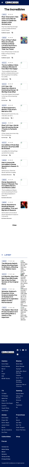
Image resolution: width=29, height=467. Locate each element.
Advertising (5, 449)
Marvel (3, 369)
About (3, 451)
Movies (4, 62)
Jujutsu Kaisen (6, 425)
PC (17, 407)
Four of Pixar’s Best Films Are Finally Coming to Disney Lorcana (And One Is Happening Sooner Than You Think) (9, 44)
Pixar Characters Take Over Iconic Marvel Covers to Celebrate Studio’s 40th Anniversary (10, 20)
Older (14, 225)
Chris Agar (5, 100)
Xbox (17, 402)
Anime (4, 415)
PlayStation (19, 405)
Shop (18, 437)
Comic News (5, 364)
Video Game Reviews (19, 396)
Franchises (20, 415)
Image (3, 373)
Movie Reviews (20, 366)
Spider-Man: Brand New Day (21, 372)
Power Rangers (20, 427)
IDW (3, 376)
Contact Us (5, 446)
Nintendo (18, 400)
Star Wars (18, 422)
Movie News (19, 364)
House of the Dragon (7, 403)
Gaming (4, 37)
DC (2, 371)
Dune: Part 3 (19, 378)
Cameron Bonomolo (7, 174)
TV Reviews (5, 396)
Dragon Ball (5, 420)
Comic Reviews (6, 366)
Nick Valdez (5, 79)
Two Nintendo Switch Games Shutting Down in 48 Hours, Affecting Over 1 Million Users (10, 266)
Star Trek (18, 425)
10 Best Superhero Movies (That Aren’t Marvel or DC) (9, 109)
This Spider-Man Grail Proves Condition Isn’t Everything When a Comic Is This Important (10, 313)
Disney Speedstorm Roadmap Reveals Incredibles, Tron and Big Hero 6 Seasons (9, 207)
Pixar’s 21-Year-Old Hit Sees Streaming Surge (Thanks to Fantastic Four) (10, 128)
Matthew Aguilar (6, 32)
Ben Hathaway (6, 118)
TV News (4, 393)
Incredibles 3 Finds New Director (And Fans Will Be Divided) (10, 147)
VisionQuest (5, 410)
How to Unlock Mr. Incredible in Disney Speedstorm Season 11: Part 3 (10, 165)
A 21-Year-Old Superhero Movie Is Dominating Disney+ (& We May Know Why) (10, 89)
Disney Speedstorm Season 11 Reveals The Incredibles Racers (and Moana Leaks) (10, 185)
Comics (4, 14)
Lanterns (4, 405)
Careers (4, 454)
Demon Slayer (5, 422)
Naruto (3, 427)
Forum (4, 441)
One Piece (4, 432)
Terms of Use (6, 456)
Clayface (18, 375)
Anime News (5, 417)
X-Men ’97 (4, 401)
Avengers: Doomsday (19, 381)
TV (3, 391)
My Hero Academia (7, 430)
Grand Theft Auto (21, 430)
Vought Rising (5, 408)
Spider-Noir (5, 398)
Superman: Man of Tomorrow (21, 385)
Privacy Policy (6, 459)
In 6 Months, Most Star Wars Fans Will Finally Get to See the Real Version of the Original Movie (10, 280)
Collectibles (6, 437)
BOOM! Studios (6, 378)
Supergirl (18, 369)
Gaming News (20, 393)
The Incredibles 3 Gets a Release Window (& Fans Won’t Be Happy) (10, 67)
